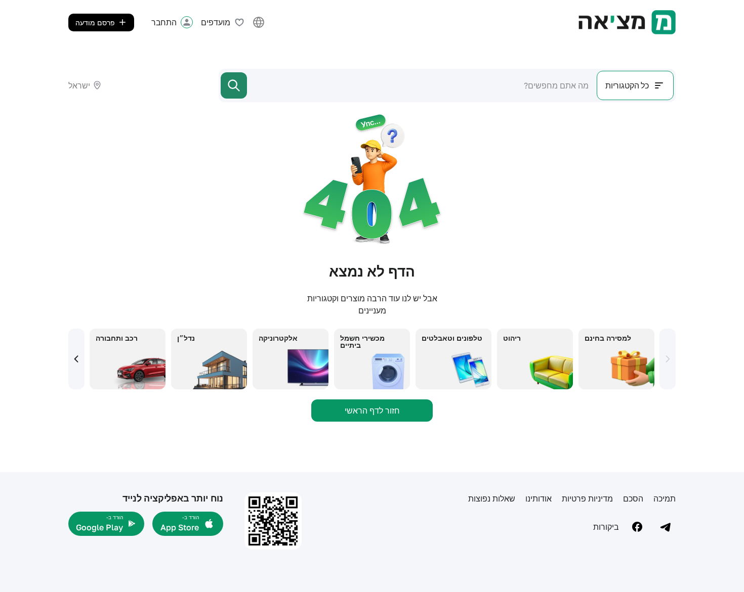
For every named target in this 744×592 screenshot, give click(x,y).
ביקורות (606, 527)
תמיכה (664, 498)
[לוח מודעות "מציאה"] (627, 22)
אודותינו (538, 498)
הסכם (633, 498)
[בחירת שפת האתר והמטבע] (259, 22)
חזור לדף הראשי (372, 410)
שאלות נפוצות (491, 498)
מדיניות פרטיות (587, 498)
